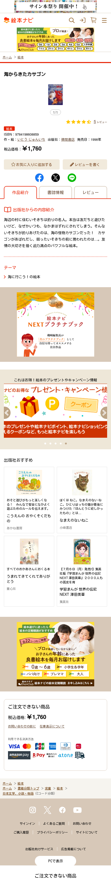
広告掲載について (73, 848)
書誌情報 (55, 192)
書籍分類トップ (28, 788)
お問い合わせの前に (22, 726)
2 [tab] (50, 443)
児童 (48, 788)
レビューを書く (87, 164)
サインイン (27, 823)
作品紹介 (20, 192)
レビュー (90, 192)
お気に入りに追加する (34, 164)
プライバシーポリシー (52, 832)
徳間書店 (68, 139)
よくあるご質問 (54, 823)
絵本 (21, 57)
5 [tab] (65, 443)
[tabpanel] (55, 407)
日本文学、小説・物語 (18, 793)
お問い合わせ (82, 823)
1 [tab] (45, 443)
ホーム (7, 57)
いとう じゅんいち (31, 139)
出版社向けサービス (39, 848)
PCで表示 (55, 861)
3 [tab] (55, 443)
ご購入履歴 (21, 832)
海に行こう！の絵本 (24, 276)
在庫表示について (52, 726)
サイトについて (87, 832)
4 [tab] (60, 443)
